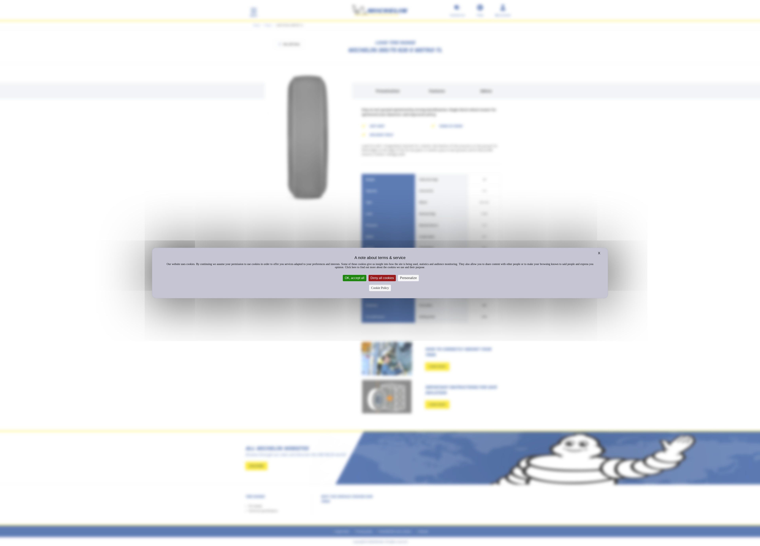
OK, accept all (354, 278)
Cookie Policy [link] (380, 288)
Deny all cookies (382, 278)
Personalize (408, 278)
